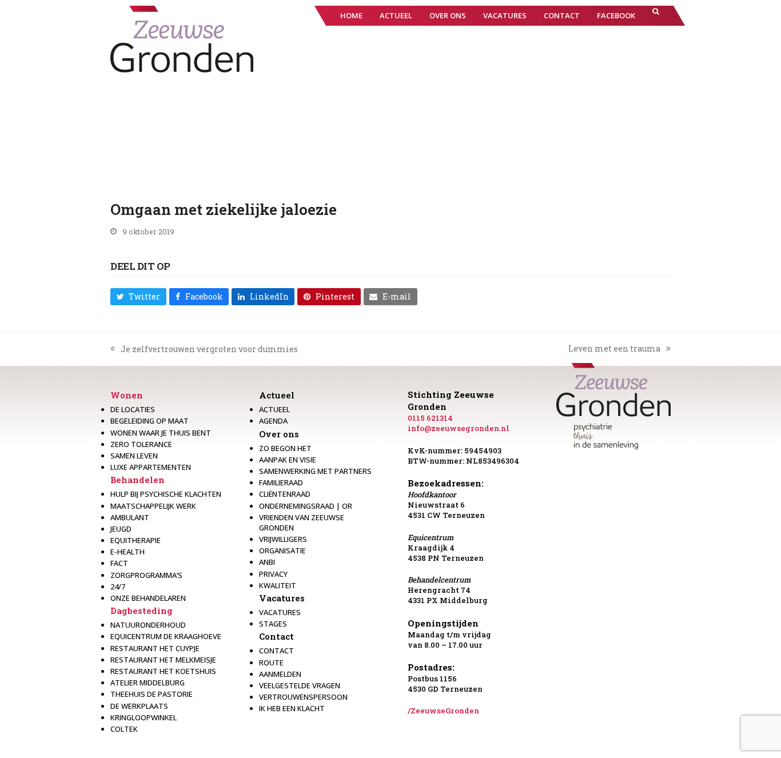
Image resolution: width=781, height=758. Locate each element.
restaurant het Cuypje (155, 648)
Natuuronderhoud (148, 625)
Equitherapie (135, 540)
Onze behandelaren (148, 598)
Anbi (267, 562)
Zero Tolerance (141, 444)
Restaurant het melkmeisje (163, 660)
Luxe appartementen (150, 467)
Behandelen (137, 479)
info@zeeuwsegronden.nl (458, 428)
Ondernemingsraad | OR (305, 506)
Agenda (273, 421)
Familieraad (281, 482)
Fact (119, 563)
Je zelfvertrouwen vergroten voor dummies (204, 349)
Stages (273, 624)
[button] (656, 16)
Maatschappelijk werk (153, 506)
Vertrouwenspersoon (303, 697)
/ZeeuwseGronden (443, 710)
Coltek (124, 729)
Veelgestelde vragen (299, 685)
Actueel (276, 395)
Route (271, 662)
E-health (127, 551)
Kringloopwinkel (143, 717)
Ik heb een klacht (292, 708)
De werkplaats (139, 706)
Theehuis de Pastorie (151, 694)
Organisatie (282, 550)
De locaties (132, 409)
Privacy (273, 574)
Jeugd (121, 529)
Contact (276, 636)
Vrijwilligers (283, 539)
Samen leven (134, 455)
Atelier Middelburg (147, 682)
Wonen (126, 395)
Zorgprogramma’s (146, 575)
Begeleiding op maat (149, 421)
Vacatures (282, 598)
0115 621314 (430, 418)
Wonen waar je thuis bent (160, 433)
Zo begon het (285, 448)
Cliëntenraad (284, 494)
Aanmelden (280, 674)
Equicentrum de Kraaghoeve (165, 636)
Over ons (279, 434)
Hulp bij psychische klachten (165, 494)
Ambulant (129, 517)
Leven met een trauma (614, 348)
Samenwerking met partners (315, 471)
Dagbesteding (141, 610)
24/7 (117, 586)
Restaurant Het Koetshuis (163, 671)
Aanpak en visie (287, 459)
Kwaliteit (277, 585)
